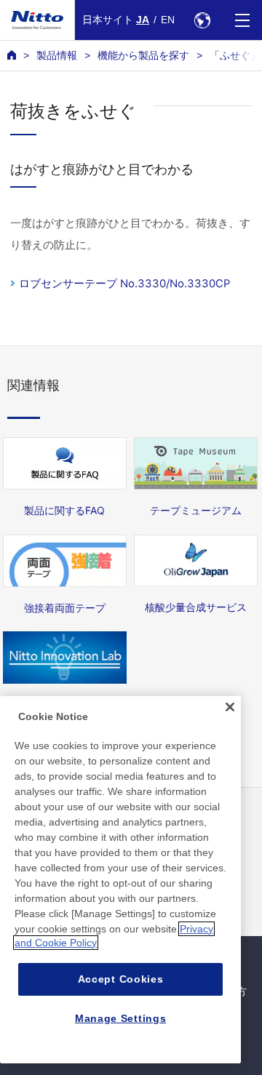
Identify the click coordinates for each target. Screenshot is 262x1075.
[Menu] (242, 20)
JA (142, 19)
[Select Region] (202, 20)
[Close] (230, 707)
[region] (120, 879)
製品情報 (56, 55)
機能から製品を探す (143, 55)
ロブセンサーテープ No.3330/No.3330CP (125, 283)
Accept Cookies (121, 979)
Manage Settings (121, 1018)
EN (168, 19)
